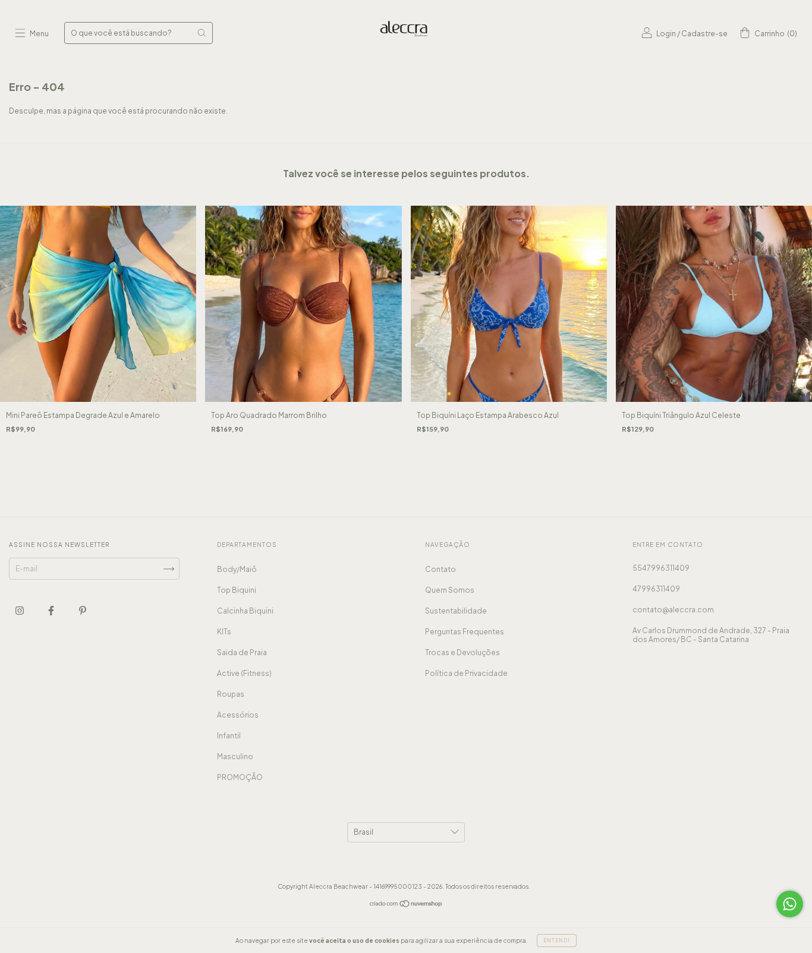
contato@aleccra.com (673, 609)
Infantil (229, 735)
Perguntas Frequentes (464, 631)
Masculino (235, 756)
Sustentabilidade (456, 610)
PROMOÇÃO (240, 777)
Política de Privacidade (466, 673)
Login (666, 33)
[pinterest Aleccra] (82, 610)
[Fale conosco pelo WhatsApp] (789, 904)
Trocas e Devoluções (462, 652)
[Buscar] (201, 33)
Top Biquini (236, 590)
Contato (440, 569)
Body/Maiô (237, 569)
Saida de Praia (242, 652)
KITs (224, 631)
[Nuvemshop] (406, 905)
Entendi (556, 940)
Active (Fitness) (244, 673)
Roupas (230, 694)
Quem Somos (449, 590)
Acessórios (238, 714)
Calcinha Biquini (245, 610)
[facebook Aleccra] (51, 610)
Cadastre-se (704, 33)
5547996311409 (661, 568)
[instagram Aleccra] (20, 610)
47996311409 (656, 588)
